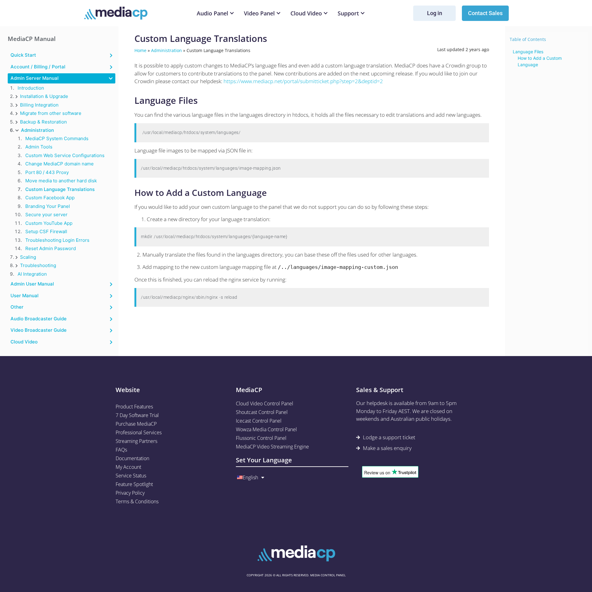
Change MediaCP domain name (59, 164)
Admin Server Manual (34, 78)
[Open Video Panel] (278, 13)
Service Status (131, 475)
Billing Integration (39, 105)
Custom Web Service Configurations (65, 155)
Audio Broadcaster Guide (38, 319)
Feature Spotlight (134, 484)
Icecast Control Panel (259, 420)
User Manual (24, 295)
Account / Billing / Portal (37, 67)
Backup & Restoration (43, 122)
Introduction (31, 88)
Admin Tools (38, 147)
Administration (37, 130)
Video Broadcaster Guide (38, 330)
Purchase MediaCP (136, 423)
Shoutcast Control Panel (262, 412)
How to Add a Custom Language (540, 61)
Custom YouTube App (48, 223)
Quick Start (23, 55)
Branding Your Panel (47, 206)
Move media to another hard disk (61, 181)
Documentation (132, 458)
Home (140, 50)
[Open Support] (362, 13)
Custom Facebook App (50, 198)
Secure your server (46, 214)
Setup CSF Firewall (46, 231)
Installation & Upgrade (44, 96)
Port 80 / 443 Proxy (47, 172)
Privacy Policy (130, 492)
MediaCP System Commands (56, 138)
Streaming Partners (136, 441)
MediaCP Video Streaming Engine (272, 446)
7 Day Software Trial (137, 415)
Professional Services (139, 432)
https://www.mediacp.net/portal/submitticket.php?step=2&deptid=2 (303, 81)
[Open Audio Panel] (232, 13)
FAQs (121, 449)
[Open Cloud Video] (325, 13)
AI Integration (32, 274)
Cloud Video (24, 342)
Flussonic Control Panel (261, 438)
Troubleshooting (38, 265)
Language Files (528, 51)
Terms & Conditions (137, 501)
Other (16, 307)
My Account (128, 467)
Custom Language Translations (60, 189)
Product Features (134, 406)
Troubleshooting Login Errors (57, 240)
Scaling (28, 257)
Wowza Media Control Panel (266, 429)
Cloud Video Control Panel (264, 403)
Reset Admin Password (50, 248)
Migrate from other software (50, 113)
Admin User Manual (32, 284)
